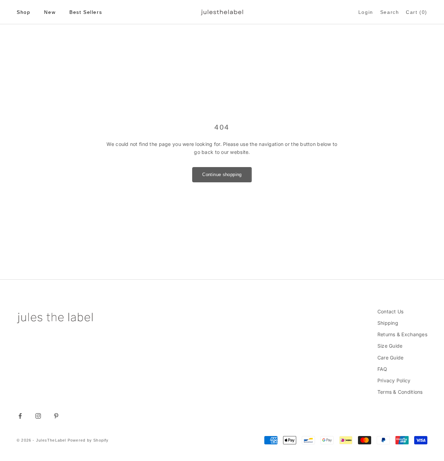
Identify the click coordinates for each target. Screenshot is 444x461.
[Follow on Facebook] (20, 415)
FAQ (382, 369)
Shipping (387, 323)
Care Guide (390, 357)
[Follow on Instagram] (38, 415)
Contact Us (390, 311)
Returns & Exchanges (402, 334)
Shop (23, 12)
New (50, 12)
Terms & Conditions (400, 392)
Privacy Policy (394, 380)
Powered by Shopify (88, 440)
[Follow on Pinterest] (56, 415)
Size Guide (390, 346)
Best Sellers (85, 12)
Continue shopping (222, 174)
